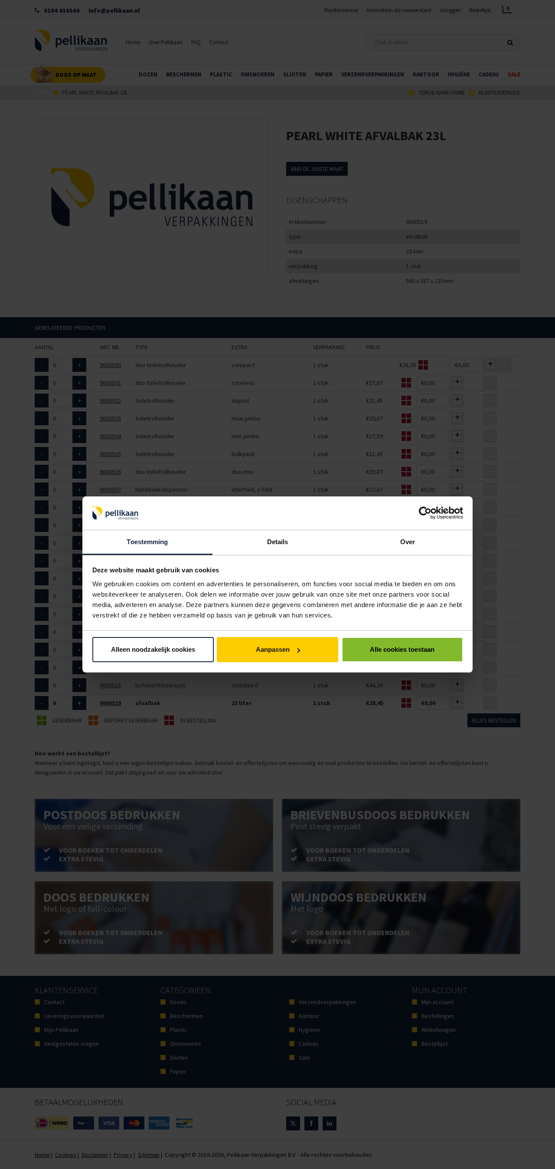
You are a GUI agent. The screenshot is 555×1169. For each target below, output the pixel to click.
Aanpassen (273, 649)
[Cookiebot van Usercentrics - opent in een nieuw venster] (425, 513)
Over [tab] (407, 541)
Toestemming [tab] (147, 541)
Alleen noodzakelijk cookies (153, 649)
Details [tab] (277, 541)
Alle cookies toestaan (402, 649)
